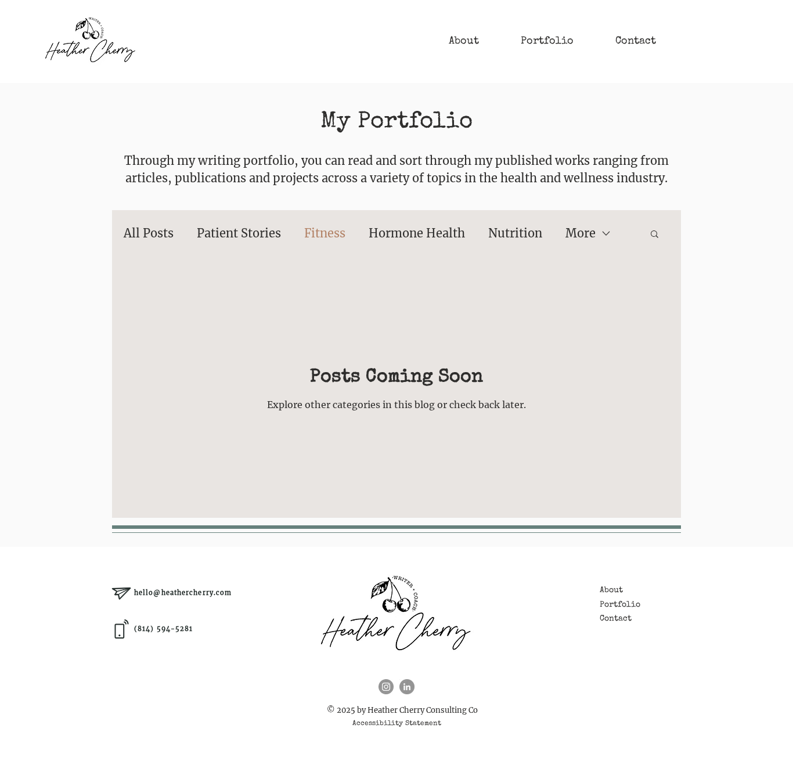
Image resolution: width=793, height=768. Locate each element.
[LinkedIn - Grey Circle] (406, 686)
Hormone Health (417, 233)
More (580, 233)
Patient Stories (239, 233)
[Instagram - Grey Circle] (386, 686)
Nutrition (515, 233)
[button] (654, 235)
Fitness (324, 233)
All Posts (149, 233)
